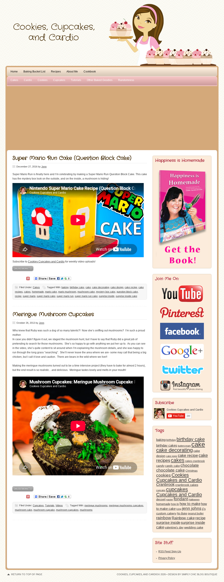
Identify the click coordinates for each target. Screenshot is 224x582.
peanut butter (196, 513)
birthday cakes (166, 445)
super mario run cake (86, 296)
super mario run (65, 296)
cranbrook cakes (186, 485)
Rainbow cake (183, 518)
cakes (27, 291)
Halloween (194, 499)
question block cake (127, 291)
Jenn (44, 166)
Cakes (14, 80)
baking (64, 287)
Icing (178, 509)
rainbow (163, 518)
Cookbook (90, 71)
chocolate (189, 465)
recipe (18, 296)
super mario (29, 296)
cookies (163, 475)
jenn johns (191, 508)
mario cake (51, 291)
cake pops (171, 456)
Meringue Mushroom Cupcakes (53, 314)
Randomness (126, 80)
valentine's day (174, 527)
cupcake (160, 490)
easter (169, 499)
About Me (72, 71)
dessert (161, 499)
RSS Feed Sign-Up (169, 551)
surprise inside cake (126, 296)
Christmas (192, 470)
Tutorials (76, 80)
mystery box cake (105, 291)
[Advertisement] (112, 117)
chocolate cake (170, 470)
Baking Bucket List (34, 71)
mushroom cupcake (44, 509)
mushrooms (86, 509)
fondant (181, 499)
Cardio (28, 80)
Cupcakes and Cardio (179, 494)
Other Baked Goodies (99, 80)
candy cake (172, 465)
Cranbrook (165, 484)
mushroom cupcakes (67, 509)
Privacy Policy (166, 558)
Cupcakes (59, 80)
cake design (116, 287)
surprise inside (106, 296)
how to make (190, 504)
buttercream (184, 445)
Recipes (56, 71)
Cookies (42, 80)
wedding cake (193, 527)
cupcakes (177, 489)
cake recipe (131, 287)
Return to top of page (26, 574)
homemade (38, 291)
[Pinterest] (28, 278)
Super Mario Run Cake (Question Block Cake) (71, 158)
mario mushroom (67, 291)
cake (88, 287)
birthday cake (77, 287)
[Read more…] (22, 268)
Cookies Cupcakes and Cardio (46, 261)
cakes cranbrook (195, 461)
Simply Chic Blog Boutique (199, 574)
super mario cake (46, 296)
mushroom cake (86, 291)
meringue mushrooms (96, 505)
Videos (59, 505)
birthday (171, 440)
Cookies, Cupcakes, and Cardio (112, 12)
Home (14, 71)
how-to (175, 504)
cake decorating (100, 287)
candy (160, 465)
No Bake (182, 513)
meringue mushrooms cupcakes (126, 505)
